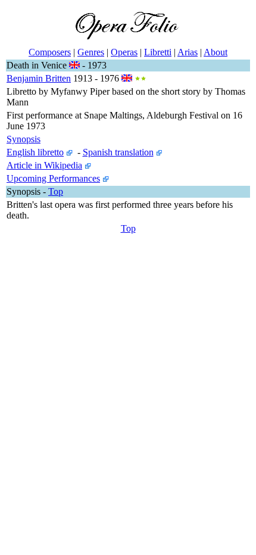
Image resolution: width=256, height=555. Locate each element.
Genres (90, 52)
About (215, 52)
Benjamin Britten (39, 78)
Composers (50, 52)
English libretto (35, 152)
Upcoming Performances (53, 178)
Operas (124, 52)
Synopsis (23, 139)
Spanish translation (118, 152)
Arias (187, 52)
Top (55, 191)
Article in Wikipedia (44, 165)
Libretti (157, 52)
